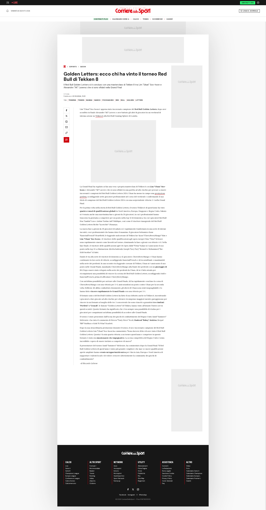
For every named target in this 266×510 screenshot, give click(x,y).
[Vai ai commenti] (66, 140)
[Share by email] (66, 127)
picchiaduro (108, 100)
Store (140, 471)
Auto (115, 466)
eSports (92, 481)
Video (188, 466)
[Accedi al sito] (258, 2)
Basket (92, 471)
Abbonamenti (143, 466)
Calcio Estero (70, 481)
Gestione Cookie (168, 473)
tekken (81, 100)
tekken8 (72, 100)
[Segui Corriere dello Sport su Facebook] (128, 489)
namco (97, 100)
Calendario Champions (194, 473)
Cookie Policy (167, 476)
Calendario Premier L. (193, 478)
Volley (92, 478)
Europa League (70, 476)
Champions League (72, 473)
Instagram (131, 495)
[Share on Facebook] (66, 110)
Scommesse (157, 19)
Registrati (141, 481)
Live (16, 2)
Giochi (83, 67)
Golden (130, 100)
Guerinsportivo (119, 476)
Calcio (136, 19)
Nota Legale (166, 471)
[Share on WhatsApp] (66, 121)
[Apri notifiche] (7, 11)
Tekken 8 (99, 116)
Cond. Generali (167, 481)
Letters (139, 100)
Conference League (72, 478)
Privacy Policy (167, 478)
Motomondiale (95, 468)
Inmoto (116, 471)
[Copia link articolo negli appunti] (66, 133)
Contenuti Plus (101, 19)
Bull (123, 100)
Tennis (146, 19)
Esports (73, 67)
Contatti (165, 466)
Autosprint (117, 468)
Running (92, 476)
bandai (89, 100)
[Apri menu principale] (7, 2)
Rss (139, 476)
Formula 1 (93, 466)
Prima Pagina (142, 468)
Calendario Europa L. (193, 476)
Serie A (67, 468)
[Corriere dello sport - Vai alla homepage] (133, 11)
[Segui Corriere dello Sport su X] (133, 489)
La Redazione (167, 468)
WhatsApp (143, 495)
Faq (163, 483)
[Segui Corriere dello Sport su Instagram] (138, 489)
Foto (188, 468)
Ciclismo (93, 483)
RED (117, 100)
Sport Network (119, 478)
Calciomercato (70, 483)
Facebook (122, 495)
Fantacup (117, 481)
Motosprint (118, 473)
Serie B (67, 471)
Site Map (141, 478)
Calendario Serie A (120, 19)
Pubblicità (141, 473)
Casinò (169, 19)
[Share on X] (66, 116)
